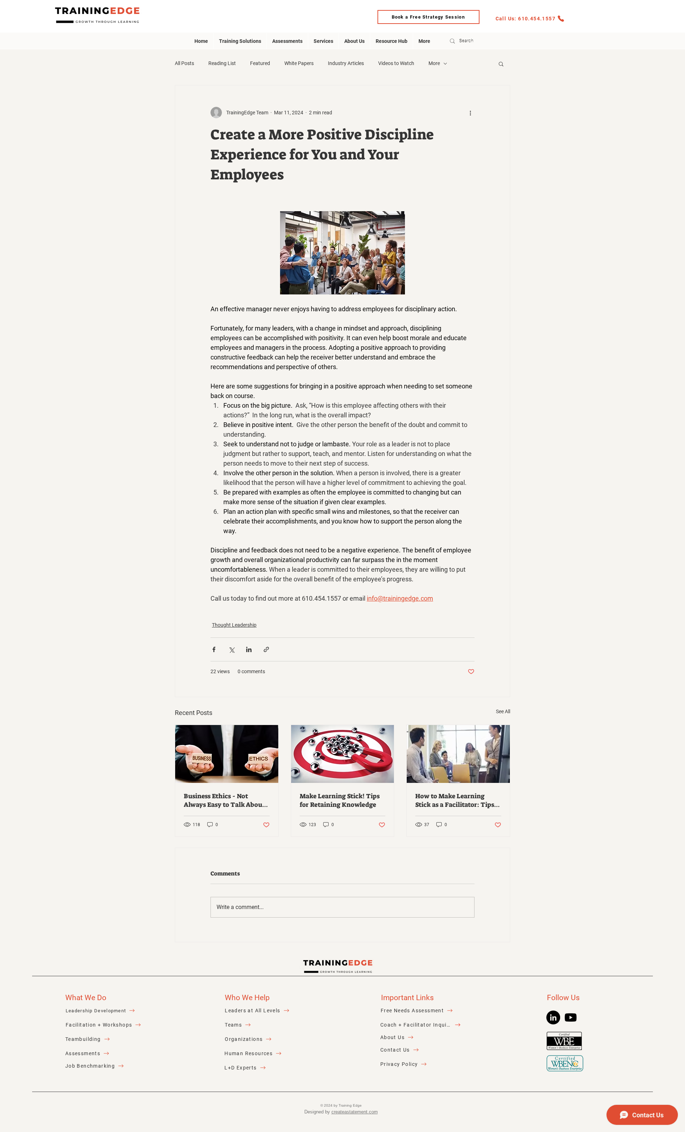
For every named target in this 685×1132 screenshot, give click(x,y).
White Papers (299, 63)
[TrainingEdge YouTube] (571, 1017)
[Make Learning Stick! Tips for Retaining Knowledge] (342, 754)
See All (503, 711)
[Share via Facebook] (213, 649)
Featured (260, 63)
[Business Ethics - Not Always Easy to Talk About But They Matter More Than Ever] (226, 754)
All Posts (184, 63)
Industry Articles (346, 63)
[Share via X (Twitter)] (231, 649)
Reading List (222, 63)
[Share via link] (266, 649)
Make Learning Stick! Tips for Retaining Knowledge (340, 800)
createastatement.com (354, 1111)
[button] (501, 63)
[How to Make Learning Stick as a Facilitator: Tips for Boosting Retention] (458, 754)
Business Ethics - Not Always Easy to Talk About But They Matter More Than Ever (224, 800)
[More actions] (470, 112)
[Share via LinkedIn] (248, 649)
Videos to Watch (396, 63)
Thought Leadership (234, 625)
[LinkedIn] (553, 1017)
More (434, 63)
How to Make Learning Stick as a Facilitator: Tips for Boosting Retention (454, 800)
